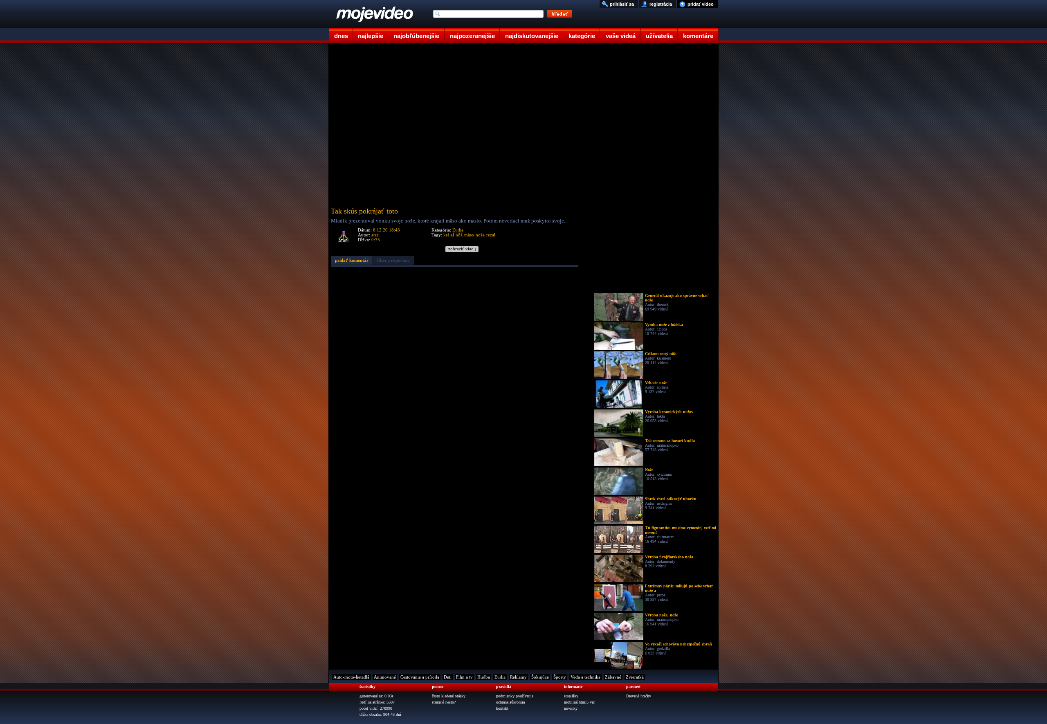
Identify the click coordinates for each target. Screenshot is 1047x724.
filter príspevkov (393, 260)
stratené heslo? (444, 702)
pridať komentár (351, 260)
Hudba (483, 677)
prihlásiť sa (622, 4)
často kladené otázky (448, 696)
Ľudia (457, 229)
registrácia (660, 4)
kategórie (581, 35)
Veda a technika (585, 677)
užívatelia (659, 35)
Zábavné (613, 677)
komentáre (698, 35)
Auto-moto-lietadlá (351, 677)
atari (375, 234)
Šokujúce (540, 677)
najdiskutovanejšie (531, 35)
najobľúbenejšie (416, 35)
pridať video (701, 4)
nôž (459, 234)
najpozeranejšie (472, 35)
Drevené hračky (638, 696)
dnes (341, 35)
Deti (448, 677)
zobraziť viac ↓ (462, 249)
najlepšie (370, 35)
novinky (570, 708)
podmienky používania (514, 696)
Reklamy (518, 677)
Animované (385, 677)
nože (480, 234)
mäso (469, 234)
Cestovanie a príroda (419, 677)
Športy (559, 677)
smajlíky (571, 696)
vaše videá (621, 35)
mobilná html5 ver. (579, 702)
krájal (448, 234)
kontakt (502, 708)
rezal (490, 234)
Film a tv (464, 677)
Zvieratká (635, 677)
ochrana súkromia (510, 702)
